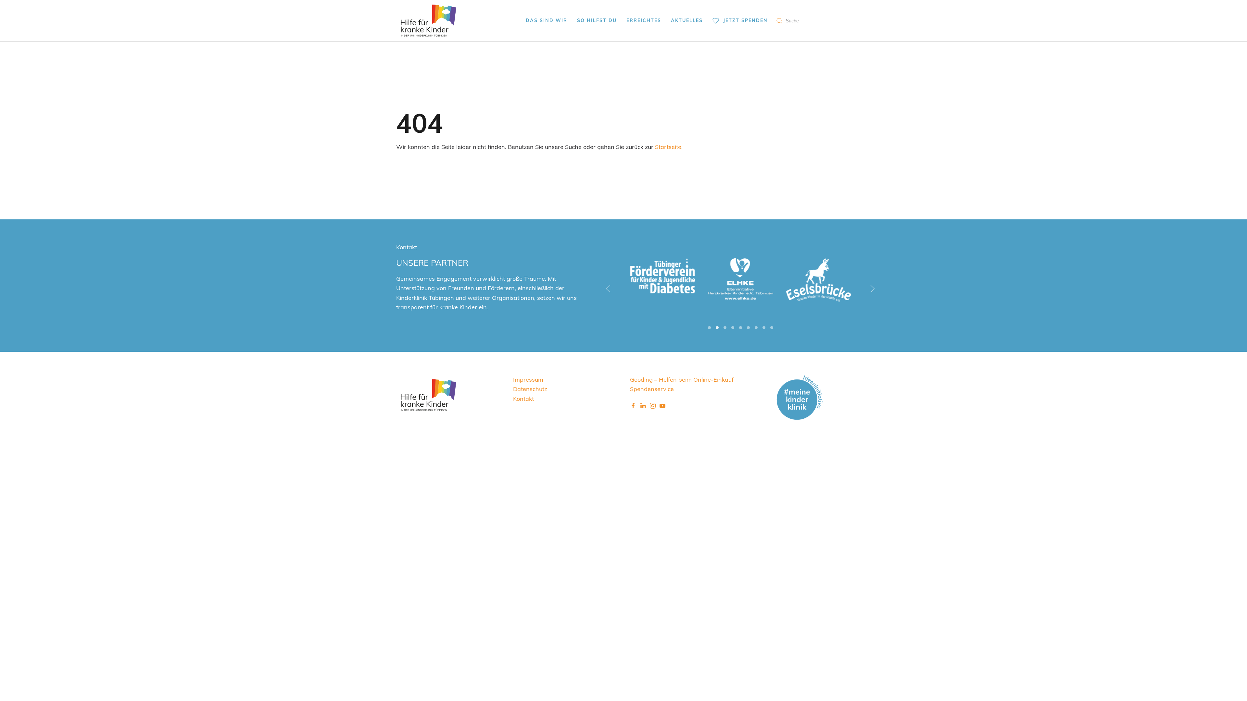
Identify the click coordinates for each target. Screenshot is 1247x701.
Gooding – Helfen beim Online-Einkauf (682, 379)
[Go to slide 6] (748, 327)
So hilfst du (597, 20)
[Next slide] (872, 288)
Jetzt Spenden (745, 20)
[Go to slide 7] (756, 327)
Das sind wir (546, 20)
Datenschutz (530, 389)
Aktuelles (687, 20)
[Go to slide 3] (725, 327)
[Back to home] (428, 20)
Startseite (668, 146)
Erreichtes (643, 20)
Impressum (528, 379)
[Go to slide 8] (763, 327)
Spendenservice (652, 389)
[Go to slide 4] (732, 327)
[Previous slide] (608, 288)
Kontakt (523, 398)
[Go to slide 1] (709, 327)
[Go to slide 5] (740, 327)
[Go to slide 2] (717, 327)
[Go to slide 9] (771, 327)
